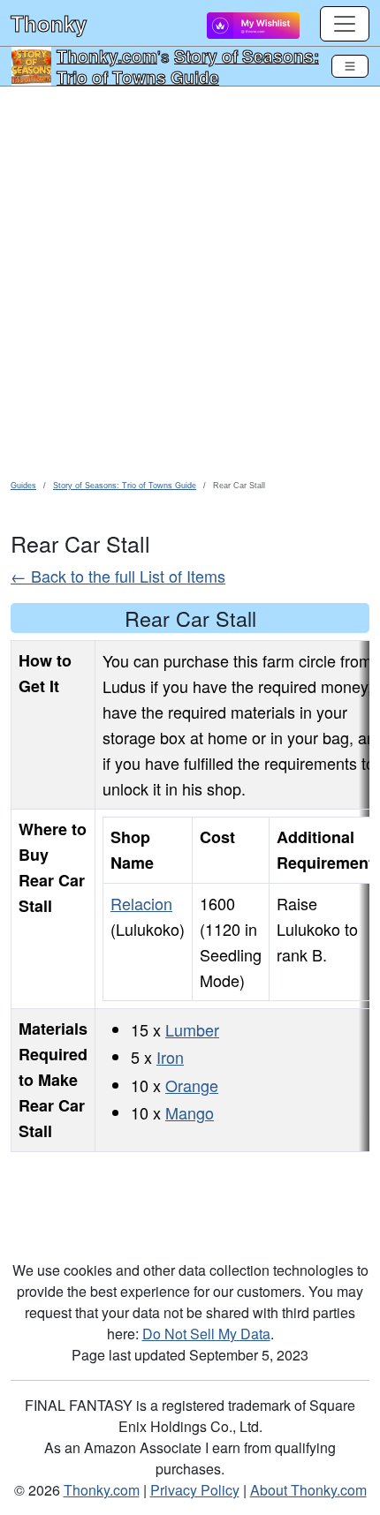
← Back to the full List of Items (118, 575)
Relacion (141, 903)
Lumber (192, 1029)
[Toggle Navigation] (350, 66)
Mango (189, 1112)
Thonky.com (107, 55)
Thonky (49, 23)
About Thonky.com (308, 1490)
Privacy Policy (194, 1490)
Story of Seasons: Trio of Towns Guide (188, 66)
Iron (170, 1056)
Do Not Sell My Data (206, 1333)
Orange (191, 1085)
